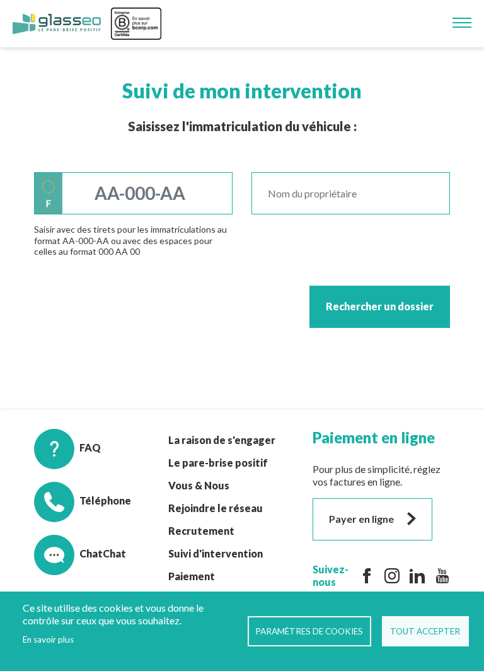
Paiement (191, 576)
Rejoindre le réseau (215, 508)
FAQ (90, 447)
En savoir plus (48, 639)
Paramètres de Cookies (309, 631)
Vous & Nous (198, 485)
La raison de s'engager (221, 440)
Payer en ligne (361, 519)
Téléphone (105, 500)
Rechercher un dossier (380, 306)
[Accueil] (57, 24)
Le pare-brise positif (218, 463)
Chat (91, 553)
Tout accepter (425, 631)
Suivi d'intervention (215, 553)
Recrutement (201, 531)
